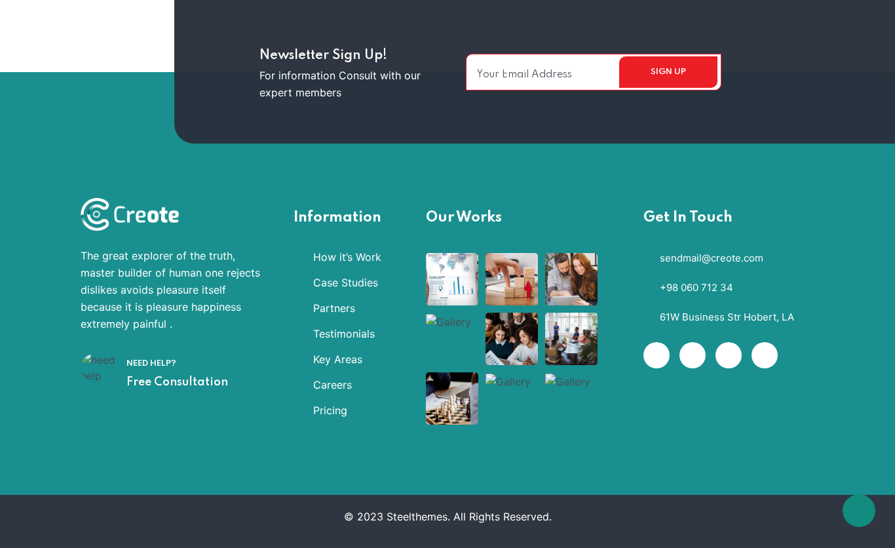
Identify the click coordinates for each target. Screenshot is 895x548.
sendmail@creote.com (711, 258)
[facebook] (656, 355)
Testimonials (344, 333)
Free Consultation (177, 382)
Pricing (330, 410)
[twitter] (692, 355)
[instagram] (765, 355)
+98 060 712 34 (696, 287)
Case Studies (345, 282)
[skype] (728, 355)
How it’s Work (347, 257)
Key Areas (337, 359)
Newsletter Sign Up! (323, 55)
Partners (334, 308)
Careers (332, 384)
